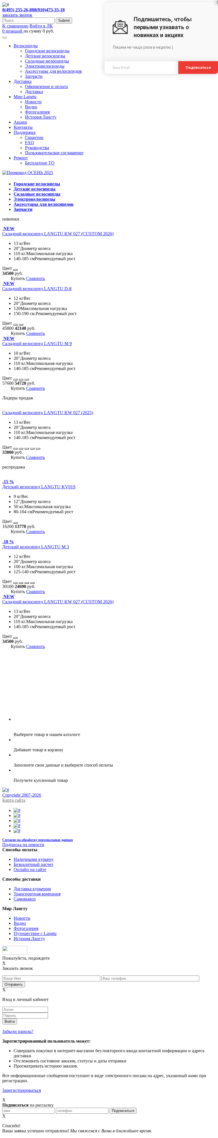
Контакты (23, 127)
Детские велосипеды (45, 56)
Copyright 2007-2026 (21, 795)
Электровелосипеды (44, 66)
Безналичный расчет (33, 864)
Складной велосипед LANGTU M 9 (37, 343)
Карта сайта (13, 800)
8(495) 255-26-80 (18, 9)
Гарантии (34, 137)
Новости (33, 101)
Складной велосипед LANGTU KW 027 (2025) (47, 412)
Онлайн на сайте (30, 869)
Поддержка (24, 132)
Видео (31, 106)
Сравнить (35, 278)
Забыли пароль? (17, 1031)
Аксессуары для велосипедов (53, 71)
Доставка (23, 81)
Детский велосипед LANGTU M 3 (35, 546)
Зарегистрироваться (21, 1090)
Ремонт (21, 157)
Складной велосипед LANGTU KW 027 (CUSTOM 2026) (58, 233)
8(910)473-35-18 (49, 9)
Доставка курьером (32, 888)
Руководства (37, 147)
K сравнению (15, 25)
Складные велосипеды (47, 61)
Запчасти (34, 76)
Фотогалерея (37, 112)
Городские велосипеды (47, 50)
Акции (20, 122)
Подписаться (198, 67)
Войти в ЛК (41, 25)
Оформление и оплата (46, 86)
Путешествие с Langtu (35, 933)
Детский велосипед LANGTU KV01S (39, 486)
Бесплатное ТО (39, 163)
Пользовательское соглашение (54, 152)
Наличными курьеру (34, 859)
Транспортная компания (37, 893)
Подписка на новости (23, 844)
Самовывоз (24, 899)
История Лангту (40, 117)
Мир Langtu (25, 96)
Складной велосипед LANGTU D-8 (37, 288)
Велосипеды (26, 45)
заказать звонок (17, 14)
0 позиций (13, 31)
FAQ (29, 142)
